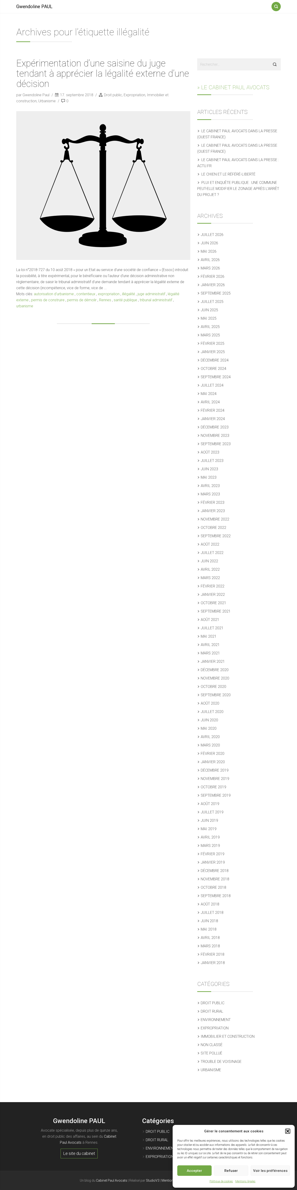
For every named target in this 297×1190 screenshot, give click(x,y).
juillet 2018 (212, 912)
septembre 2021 (216, 611)
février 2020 (212, 753)
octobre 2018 (213, 887)
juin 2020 (209, 720)
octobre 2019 (213, 787)
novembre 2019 (215, 778)
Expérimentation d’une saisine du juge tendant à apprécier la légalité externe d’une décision (102, 73)
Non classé (212, 1045)
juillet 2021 (212, 628)
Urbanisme (47, 101)
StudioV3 (152, 1180)
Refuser (231, 1171)
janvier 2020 (213, 762)
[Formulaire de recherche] (276, 5)
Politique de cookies (221, 1181)
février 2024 (212, 410)
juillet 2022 (212, 552)
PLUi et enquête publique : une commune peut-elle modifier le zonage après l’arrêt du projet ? (238, 188)
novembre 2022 (215, 519)
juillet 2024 (212, 385)
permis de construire (48, 300)
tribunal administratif (156, 300)
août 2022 (210, 544)
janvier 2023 (213, 511)
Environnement (216, 1020)
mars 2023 (210, 494)
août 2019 (210, 804)
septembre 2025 (216, 293)
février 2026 (212, 276)
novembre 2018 (215, 879)
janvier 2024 (213, 419)
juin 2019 (209, 820)
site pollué (211, 1053)
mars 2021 (210, 653)
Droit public (113, 95)
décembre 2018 (215, 870)
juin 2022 (209, 561)
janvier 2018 (213, 963)
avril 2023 (210, 486)
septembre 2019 (216, 795)
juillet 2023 (212, 460)
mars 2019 (210, 845)
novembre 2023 (215, 435)
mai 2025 (208, 318)
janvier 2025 (213, 352)
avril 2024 (210, 402)
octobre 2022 (213, 527)
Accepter (194, 1171)
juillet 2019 (212, 812)
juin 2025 (209, 310)
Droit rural (212, 1011)
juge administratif (151, 294)
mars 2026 (210, 268)
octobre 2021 (213, 603)
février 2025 (212, 343)
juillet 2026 (212, 234)
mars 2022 (210, 578)
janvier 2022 (213, 594)
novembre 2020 (215, 678)
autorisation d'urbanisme (54, 294)
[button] (287, 1131)
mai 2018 (208, 929)
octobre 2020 (213, 686)
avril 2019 (210, 837)
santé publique (125, 300)
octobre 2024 (213, 368)
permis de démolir (82, 300)
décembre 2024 (215, 360)
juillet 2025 (212, 301)
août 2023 (210, 452)
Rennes (105, 300)
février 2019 (212, 854)
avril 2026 (210, 260)
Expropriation (134, 95)
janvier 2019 (213, 862)
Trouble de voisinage (221, 1061)
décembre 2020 (215, 670)
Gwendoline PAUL (34, 6)
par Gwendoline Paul (33, 95)
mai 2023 (208, 477)
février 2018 (212, 954)
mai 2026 (208, 251)
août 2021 (210, 619)
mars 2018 (210, 946)
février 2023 (212, 502)
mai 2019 (208, 829)
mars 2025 (210, 335)
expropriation (108, 294)
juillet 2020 (212, 711)
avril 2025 (210, 327)
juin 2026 (209, 243)
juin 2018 (209, 921)
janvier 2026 (213, 285)
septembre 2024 (216, 377)
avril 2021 (210, 645)
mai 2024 (208, 393)
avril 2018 (210, 937)
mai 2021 (208, 636)
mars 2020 (210, 745)
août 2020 (210, 703)
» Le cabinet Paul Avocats (233, 87)
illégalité (128, 294)
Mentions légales (245, 1181)
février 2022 (212, 586)
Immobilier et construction (228, 1036)
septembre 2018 (216, 896)
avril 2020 (210, 737)
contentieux (85, 294)
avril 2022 (210, 569)
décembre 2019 (215, 770)
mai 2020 (208, 728)
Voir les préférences (270, 1171)
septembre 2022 (216, 536)
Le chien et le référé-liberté (228, 174)
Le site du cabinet (79, 1153)
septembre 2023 (216, 444)
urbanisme (24, 306)
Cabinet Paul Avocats (111, 1180)
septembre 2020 (216, 695)
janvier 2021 (213, 661)
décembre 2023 (215, 427)
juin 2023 (209, 469)
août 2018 (210, 904)
